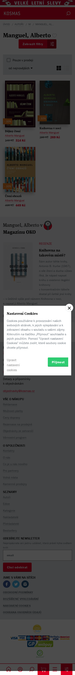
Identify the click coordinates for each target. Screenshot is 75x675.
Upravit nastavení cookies (13, 365)
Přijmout (58, 362)
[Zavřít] (69, 308)
